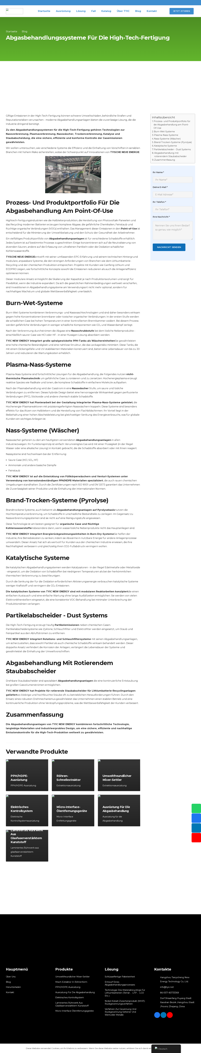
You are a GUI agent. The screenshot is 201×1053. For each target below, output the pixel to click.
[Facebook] (157, 1015)
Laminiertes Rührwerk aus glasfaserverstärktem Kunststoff (72, 1004)
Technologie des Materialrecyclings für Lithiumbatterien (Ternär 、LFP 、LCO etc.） (125, 993)
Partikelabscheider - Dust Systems (172, 149)
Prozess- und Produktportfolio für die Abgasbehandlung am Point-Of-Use (172, 124)
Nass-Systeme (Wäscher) (167, 138)
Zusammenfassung (164, 160)
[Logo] (14, 11)
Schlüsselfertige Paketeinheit (120, 976)
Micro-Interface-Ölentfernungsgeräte (74, 1011)
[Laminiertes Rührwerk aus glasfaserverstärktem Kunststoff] (27, 846)
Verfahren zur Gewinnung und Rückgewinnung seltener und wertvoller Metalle (120, 1012)
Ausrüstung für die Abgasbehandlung (75, 992)
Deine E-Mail (160, 187)
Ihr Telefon (159, 202)
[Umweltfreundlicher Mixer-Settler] (119, 775)
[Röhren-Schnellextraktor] (73, 775)
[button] (163, 11)
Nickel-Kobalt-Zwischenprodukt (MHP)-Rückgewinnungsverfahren (125, 1002)
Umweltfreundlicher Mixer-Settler (72, 976)
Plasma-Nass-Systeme (166, 135)
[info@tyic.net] (157, 987)
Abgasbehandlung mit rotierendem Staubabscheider (170, 155)
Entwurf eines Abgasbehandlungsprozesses (120, 983)
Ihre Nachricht (161, 217)
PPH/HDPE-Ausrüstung (67, 987)
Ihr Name (158, 172)
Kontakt (10, 992)
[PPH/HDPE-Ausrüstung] (27, 775)
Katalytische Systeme (165, 145)
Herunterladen (13, 987)
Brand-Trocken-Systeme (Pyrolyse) (173, 142)
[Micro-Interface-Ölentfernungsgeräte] (73, 810)
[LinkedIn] (163, 1015)
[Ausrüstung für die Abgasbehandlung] (119, 810)
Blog (8, 982)
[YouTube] (170, 1015)
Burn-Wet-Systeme (164, 131)
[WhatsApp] (196, 808)
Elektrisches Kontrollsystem (69, 997)
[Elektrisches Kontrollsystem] (27, 810)
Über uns (10, 976)
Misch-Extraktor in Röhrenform (71, 982)
